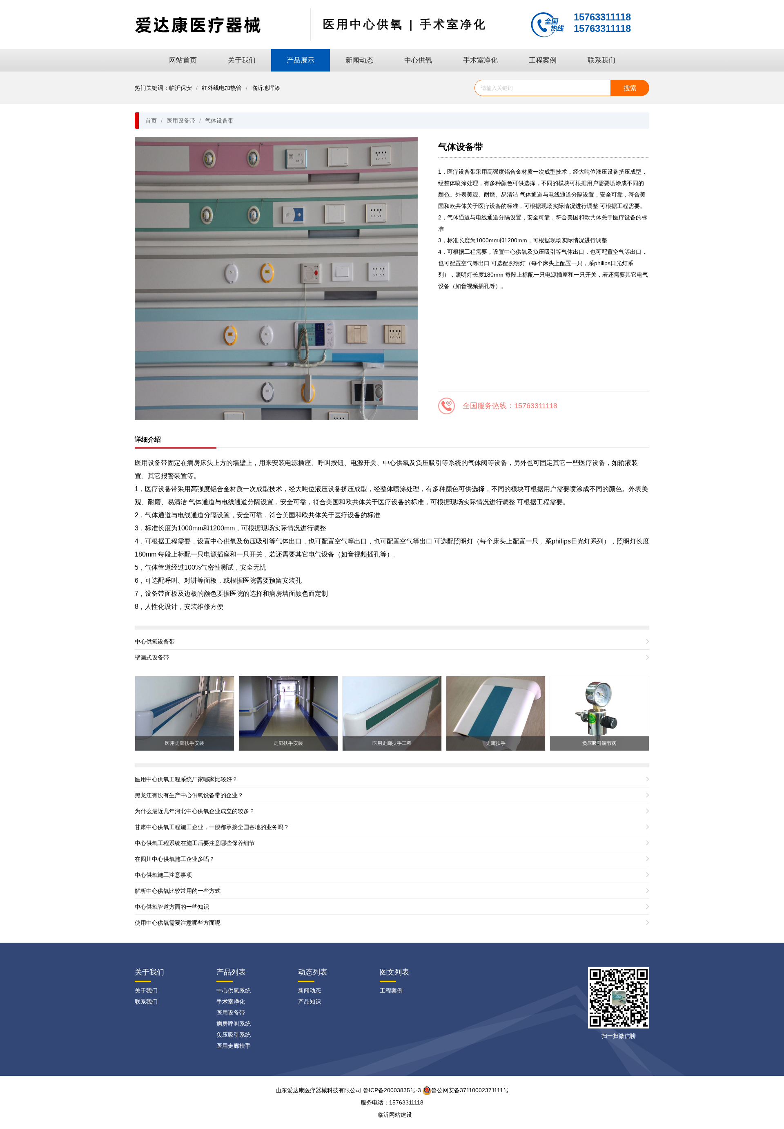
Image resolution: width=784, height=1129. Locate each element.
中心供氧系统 (233, 990)
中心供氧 (418, 60)
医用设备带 (181, 120)
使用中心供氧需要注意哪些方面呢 (177, 922)
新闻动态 (359, 60)
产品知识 (309, 1001)
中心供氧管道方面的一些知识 (172, 906)
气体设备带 (219, 120)
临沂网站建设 (395, 1114)
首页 (151, 120)
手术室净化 (480, 60)
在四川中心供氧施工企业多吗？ (175, 859)
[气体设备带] (276, 278)
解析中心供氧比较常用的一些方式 (177, 891)
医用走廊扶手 (233, 1045)
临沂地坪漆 (266, 88)
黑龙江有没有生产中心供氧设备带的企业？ (189, 795)
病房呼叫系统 (233, 1023)
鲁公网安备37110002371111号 (470, 1090)
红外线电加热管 (222, 88)
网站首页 (183, 60)
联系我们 (601, 60)
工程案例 (543, 60)
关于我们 (242, 60)
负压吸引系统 (233, 1034)
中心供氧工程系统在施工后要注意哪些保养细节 (195, 843)
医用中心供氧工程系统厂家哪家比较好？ (186, 779)
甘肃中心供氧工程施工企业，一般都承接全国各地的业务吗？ (212, 827)
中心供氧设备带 (155, 641)
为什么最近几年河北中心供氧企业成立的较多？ (195, 811)
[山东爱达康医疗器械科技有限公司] (198, 24)
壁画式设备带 (152, 657)
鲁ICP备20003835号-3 (392, 1090)
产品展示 (300, 60)
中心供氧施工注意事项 (163, 875)
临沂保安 (180, 88)
